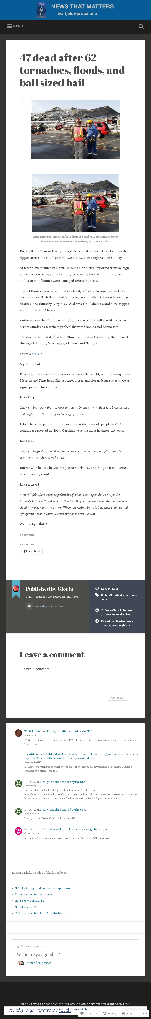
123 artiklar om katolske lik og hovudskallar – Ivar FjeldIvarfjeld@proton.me (72, 754)
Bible (104, 595)
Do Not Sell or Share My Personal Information (94, 1004)
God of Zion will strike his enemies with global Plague (74, 829)
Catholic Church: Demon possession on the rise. (117, 612)
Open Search (140, 26)
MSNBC (38, 353)
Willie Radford (33, 731)
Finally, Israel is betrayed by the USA (69, 731)
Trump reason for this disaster (34, 894)
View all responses (39, 963)
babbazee (30, 829)
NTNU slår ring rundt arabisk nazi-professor (43, 888)
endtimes (131, 595)
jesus (104, 599)
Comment (117, 697)
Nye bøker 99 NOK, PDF (30, 901)
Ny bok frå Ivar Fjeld (27, 907)
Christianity (116, 595)
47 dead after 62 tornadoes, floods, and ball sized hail (72, 69)
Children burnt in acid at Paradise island (40, 913)
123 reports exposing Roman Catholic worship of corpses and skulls (81, 756)
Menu (18, 26)
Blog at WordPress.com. (39, 1004)
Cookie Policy (65, 1011)
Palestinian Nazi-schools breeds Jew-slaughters (117, 623)
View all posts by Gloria (49, 606)
